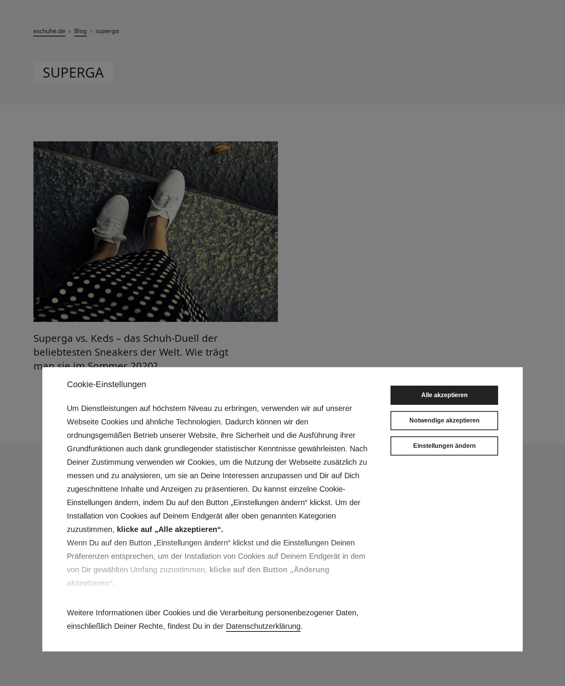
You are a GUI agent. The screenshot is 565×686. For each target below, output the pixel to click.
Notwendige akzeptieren (444, 420)
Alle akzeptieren (444, 395)
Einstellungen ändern (444, 445)
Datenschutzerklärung (263, 626)
